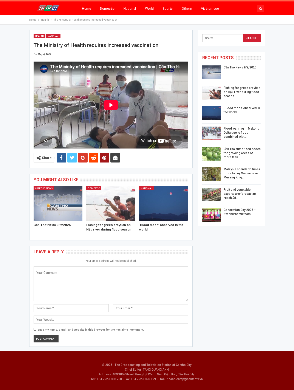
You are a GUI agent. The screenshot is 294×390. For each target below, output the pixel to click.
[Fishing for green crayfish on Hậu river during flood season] (110, 203)
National (130, 9)
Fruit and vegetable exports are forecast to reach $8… (240, 194)
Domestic (107, 9)
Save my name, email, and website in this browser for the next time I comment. (90, 329)
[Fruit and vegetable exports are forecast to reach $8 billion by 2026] (211, 194)
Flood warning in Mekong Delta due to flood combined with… (241, 132)
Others (187, 9)
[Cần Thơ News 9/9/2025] (58, 203)
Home (86, 9)
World (149, 9)
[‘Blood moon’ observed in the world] (163, 203)
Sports (168, 9)
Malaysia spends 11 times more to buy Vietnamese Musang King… (242, 173)
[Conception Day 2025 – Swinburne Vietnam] (211, 215)
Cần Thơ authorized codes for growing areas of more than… (242, 153)
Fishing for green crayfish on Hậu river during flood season (242, 92)
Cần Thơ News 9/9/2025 (240, 67)
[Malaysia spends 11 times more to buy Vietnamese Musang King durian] (211, 174)
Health (39, 36)
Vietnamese (210, 9)
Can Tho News (44, 188)
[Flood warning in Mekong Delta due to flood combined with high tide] (211, 133)
